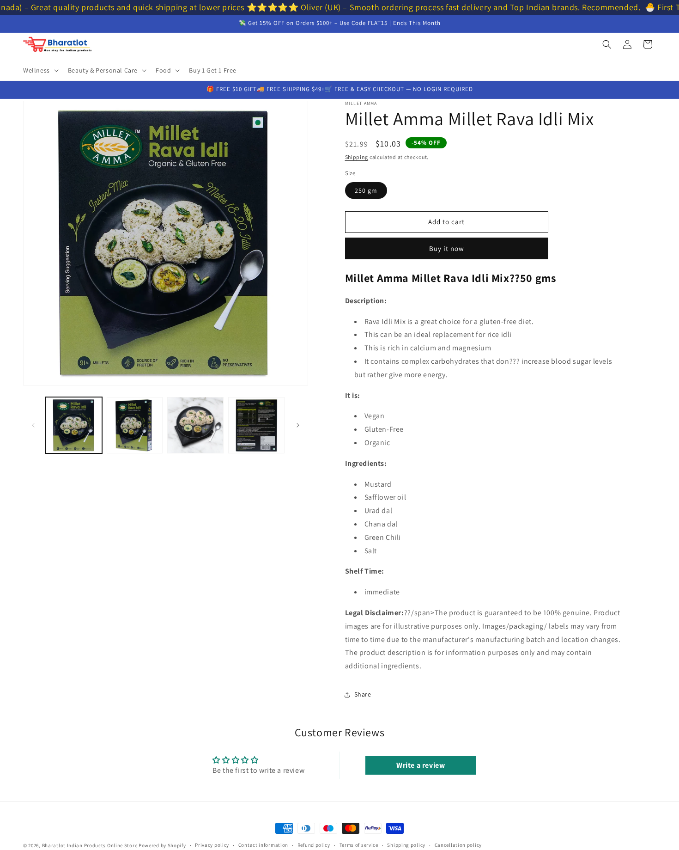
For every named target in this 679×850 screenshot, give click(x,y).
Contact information (263, 845)
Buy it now (446, 248)
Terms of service (359, 845)
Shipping (357, 156)
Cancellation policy (458, 845)
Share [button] (362, 694)
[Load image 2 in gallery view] (135, 425)
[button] (40, 70)
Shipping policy (406, 845)
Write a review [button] (420, 765)
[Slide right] (298, 425)
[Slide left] (33, 425)
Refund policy (313, 845)
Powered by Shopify (162, 845)
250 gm (366, 190)
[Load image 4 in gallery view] (256, 425)
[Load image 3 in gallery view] (195, 425)
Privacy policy (212, 845)
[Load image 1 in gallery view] (74, 425)
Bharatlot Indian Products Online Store (90, 845)
